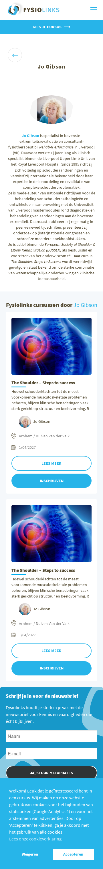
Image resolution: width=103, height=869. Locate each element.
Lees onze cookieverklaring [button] (35, 839)
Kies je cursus (47, 26)
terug (15, 55)
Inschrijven (52, 480)
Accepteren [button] (73, 854)
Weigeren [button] (30, 854)
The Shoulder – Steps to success (43, 382)
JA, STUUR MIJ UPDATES (51, 772)
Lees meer (51, 463)
